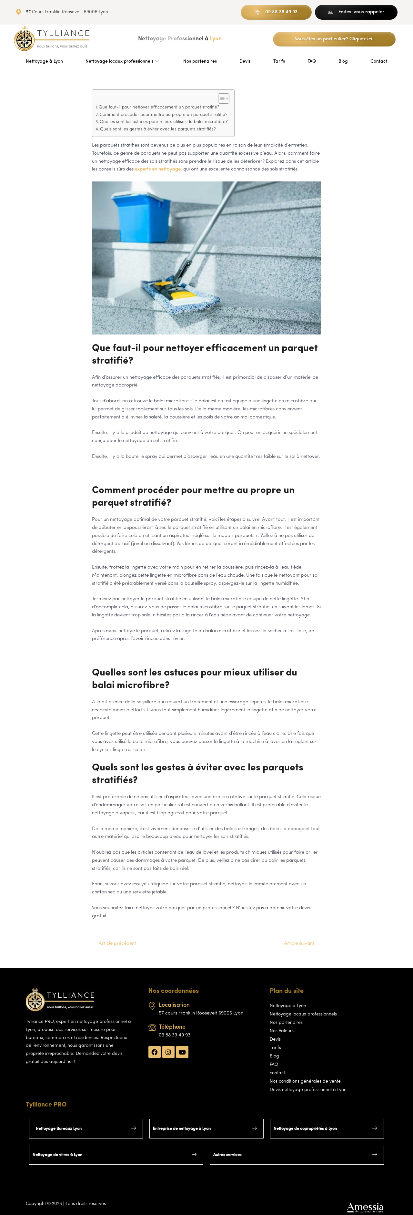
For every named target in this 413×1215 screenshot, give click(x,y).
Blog (343, 61)
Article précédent (114, 943)
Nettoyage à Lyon (44, 61)
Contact (378, 61)
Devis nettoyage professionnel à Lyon (308, 1089)
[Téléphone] (152, 1028)
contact (277, 1073)
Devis (244, 61)
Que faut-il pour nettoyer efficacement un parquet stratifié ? (159, 107)
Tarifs (279, 61)
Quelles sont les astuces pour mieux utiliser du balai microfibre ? (164, 122)
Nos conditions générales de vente (305, 1081)
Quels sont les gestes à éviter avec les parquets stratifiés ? (158, 129)
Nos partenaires (200, 61)
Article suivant (302, 943)
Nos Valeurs (282, 1031)
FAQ (311, 61)
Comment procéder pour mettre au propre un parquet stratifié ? (163, 115)
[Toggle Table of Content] (220, 98)
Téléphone (172, 1027)
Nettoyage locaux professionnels (119, 61)
